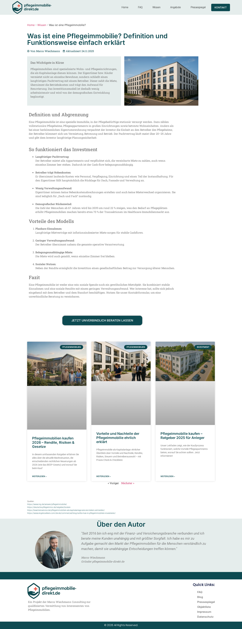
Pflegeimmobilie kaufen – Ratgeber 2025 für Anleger (182, 436)
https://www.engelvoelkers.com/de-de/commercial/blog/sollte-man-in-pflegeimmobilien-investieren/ (71, 513)
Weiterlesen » (39, 476)
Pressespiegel (198, 7)
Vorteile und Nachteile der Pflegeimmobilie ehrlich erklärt (117, 438)
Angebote (175, 7)
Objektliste (204, 606)
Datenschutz (205, 616)
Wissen (156, 7)
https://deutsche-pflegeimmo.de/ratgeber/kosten (48, 507)
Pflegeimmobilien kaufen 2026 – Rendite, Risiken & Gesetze (53, 442)
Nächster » (127, 483)
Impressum (204, 611)
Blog (200, 597)
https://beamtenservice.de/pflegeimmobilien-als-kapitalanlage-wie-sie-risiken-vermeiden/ (66, 510)
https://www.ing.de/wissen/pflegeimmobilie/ (47, 504)
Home (124, 7)
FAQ (140, 7)
